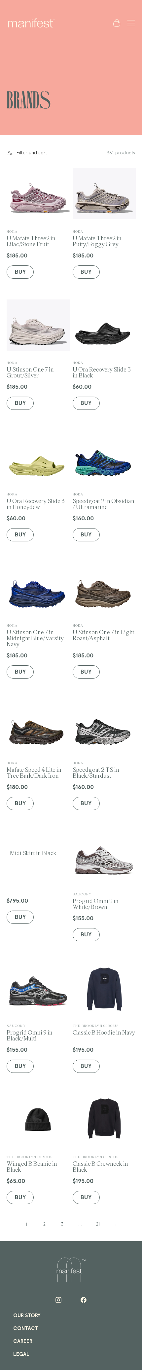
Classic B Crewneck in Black (100, 1163)
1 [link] (26, 1224)
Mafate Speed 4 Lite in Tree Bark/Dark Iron (34, 769)
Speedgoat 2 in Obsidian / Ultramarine (103, 501)
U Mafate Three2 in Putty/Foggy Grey (97, 238)
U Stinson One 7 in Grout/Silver (30, 369)
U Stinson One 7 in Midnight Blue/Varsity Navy (35, 635)
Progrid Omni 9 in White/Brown (96, 901)
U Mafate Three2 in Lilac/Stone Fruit (31, 238)
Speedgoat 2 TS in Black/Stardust (96, 769)
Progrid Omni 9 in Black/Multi (30, 1032)
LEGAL (21, 1354)
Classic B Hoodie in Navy (104, 1029)
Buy (20, 917)
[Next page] (115, 1224)
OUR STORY (26, 1315)
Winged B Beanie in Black (32, 1163)
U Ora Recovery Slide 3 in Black (102, 369)
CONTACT (25, 1328)
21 (98, 1224)
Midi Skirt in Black (33, 853)
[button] (129, 22)
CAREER (22, 1341)
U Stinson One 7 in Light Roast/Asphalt (103, 632)
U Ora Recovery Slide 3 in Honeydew (36, 501)
